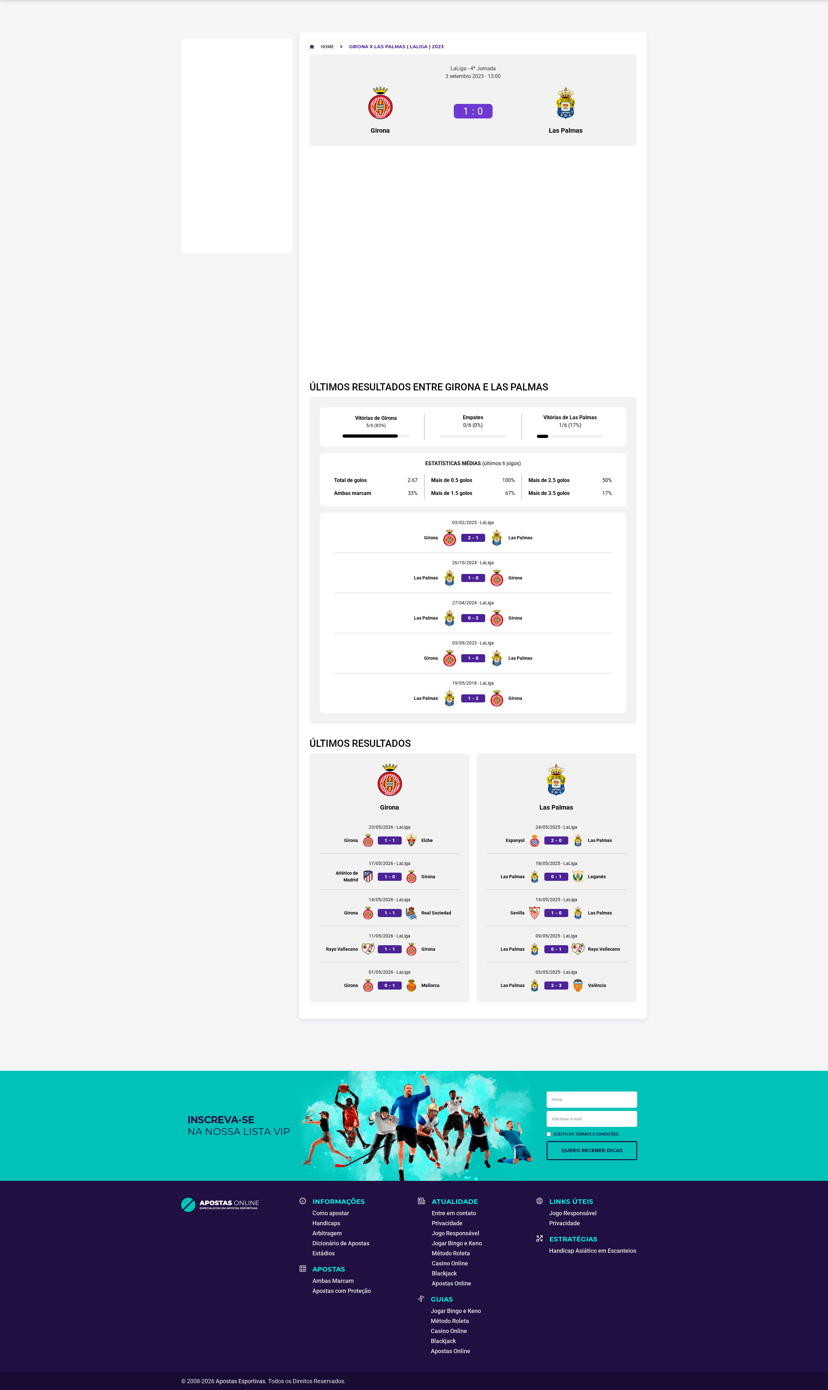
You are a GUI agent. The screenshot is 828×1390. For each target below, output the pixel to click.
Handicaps (326, 1223)
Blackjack (444, 1273)
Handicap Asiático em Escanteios (592, 1250)
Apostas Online (451, 1283)
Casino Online (450, 1263)
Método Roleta (451, 1253)
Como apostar (330, 1213)
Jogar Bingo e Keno (457, 1243)
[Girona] (380, 103)
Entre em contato (454, 1213)
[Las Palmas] (566, 103)
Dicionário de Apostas (340, 1243)
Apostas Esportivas (240, 1381)
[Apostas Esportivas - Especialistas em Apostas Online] (236, 1205)
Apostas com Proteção (341, 1290)
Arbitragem (327, 1233)
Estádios (323, 1253)
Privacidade (447, 1223)
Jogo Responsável (455, 1233)
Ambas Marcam (333, 1280)
